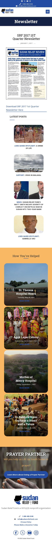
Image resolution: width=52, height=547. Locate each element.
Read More (24, 301)
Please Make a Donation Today (26, 525)
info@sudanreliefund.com (27, 6)
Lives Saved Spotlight (25, 146)
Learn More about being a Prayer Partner (26, 474)
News (19, 202)
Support (20, 175)
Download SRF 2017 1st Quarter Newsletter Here (22, 108)
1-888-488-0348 (27, 4)
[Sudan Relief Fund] (7, 13)
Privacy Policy (26, 522)
